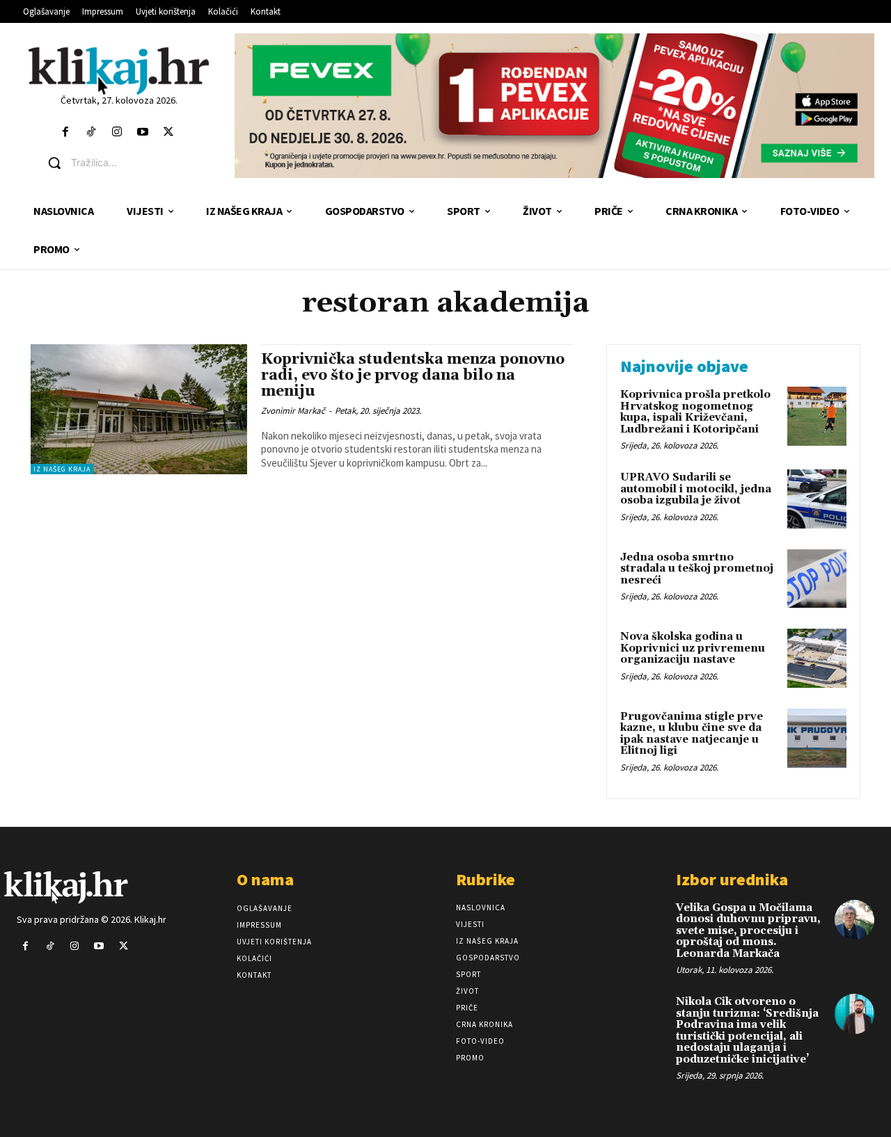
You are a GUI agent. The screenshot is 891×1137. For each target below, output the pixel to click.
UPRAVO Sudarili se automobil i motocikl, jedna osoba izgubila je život (695, 489)
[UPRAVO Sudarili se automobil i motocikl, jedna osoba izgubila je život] (816, 499)
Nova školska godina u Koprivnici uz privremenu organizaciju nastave (692, 648)
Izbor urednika (732, 879)
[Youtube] (143, 132)
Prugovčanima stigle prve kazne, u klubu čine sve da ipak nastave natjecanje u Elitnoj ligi (691, 734)
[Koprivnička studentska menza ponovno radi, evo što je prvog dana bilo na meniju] (139, 409)
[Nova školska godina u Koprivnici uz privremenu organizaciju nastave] (816, 658)
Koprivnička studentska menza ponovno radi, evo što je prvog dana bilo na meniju (413, 375)
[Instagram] (116, 132)
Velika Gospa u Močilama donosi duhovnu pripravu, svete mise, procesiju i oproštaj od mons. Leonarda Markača (748, 930)
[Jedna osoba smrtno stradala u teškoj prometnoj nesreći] (816, 578)
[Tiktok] (90, 132)
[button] (129, 162)
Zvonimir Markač (293, 411)
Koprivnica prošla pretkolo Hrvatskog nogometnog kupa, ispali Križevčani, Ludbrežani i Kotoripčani (695, 412)
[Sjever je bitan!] (119, 70)
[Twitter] (168, 132)
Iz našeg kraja (61, 469)
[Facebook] (65, 132)
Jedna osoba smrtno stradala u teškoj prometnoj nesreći (696, 569)
